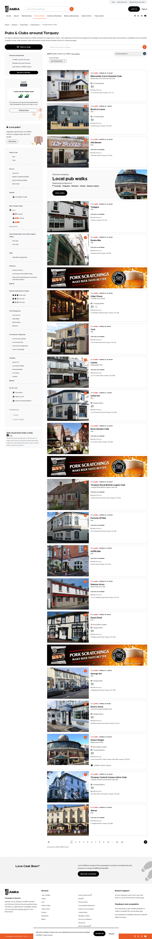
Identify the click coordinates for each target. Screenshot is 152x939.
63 (117, 842)
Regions (14, 24)
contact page (22, 909)
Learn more (48, 935)
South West (24, 24)
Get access (12, 141)
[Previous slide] (51, 306)
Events (44, 912)
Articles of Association (86, 909)
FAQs (12, 909)
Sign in (144, 9)
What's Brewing (84, 926)
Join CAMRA (46, 895)
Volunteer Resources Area (137, 2)
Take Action (46, 909)
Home (7, 24)
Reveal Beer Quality (100, 624)
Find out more (24, 110)
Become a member (88, 874)
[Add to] (85, 73)
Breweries (45, 916)
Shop (113, 2)
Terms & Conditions (85, 919)
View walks (59, 193)
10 (108, 842)
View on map (25, 47)
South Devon (35, 24)
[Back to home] (12, 9)
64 (122, 842)
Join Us (134, 9)
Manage (111, 933)
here (142, 897)
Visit (43, 902)
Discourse (81, 922)
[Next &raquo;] (145, 842)
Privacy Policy (83, 902)
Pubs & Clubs (46, 905)
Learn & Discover (122, 2)
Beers (44, 919)
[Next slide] (85, 306)
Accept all (99, 933)
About (44, 898)
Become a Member (23, 72)
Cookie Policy (82, 912)
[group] (68, 85)
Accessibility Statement (86, 905)
